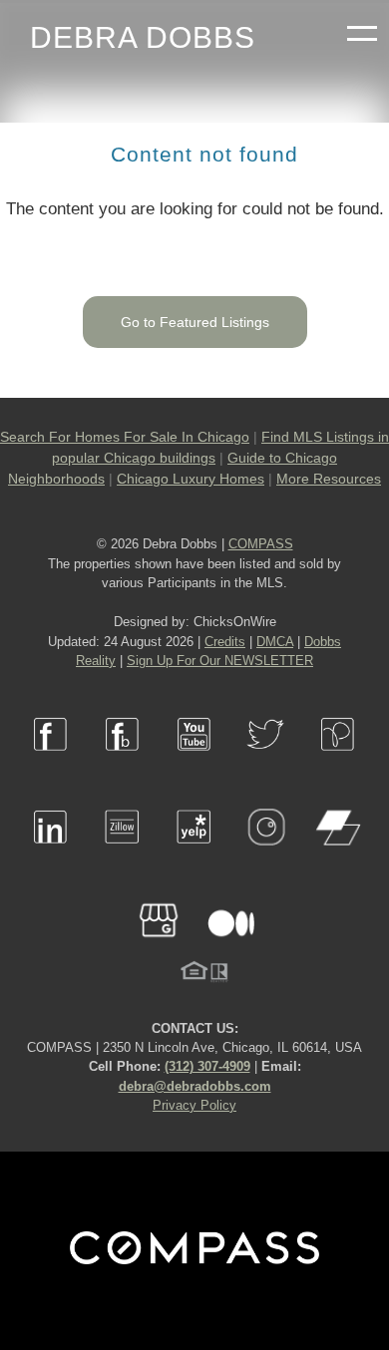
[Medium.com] (230, 949)
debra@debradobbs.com (195, 1086)
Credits (224, 641)
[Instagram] (266, 855)
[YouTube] (194, 763)
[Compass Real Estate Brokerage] (194, 1259)
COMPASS (260, 543)
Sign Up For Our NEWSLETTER (220, 660)
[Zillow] (123, 855)
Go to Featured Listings (195, 322)
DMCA (274, 641)
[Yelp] (194, 855)
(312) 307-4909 (207, 1066)
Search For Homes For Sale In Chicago (124, 437)
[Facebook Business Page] (123, 763)
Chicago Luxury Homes (190, 479)
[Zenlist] (338, 855)
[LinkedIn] (51, 855)
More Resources (328, 479)
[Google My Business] (159, 949)
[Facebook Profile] (51, 763)
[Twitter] (266, 763)
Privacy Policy (194, 1105)
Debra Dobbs (142, 37)
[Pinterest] (338, 763)
